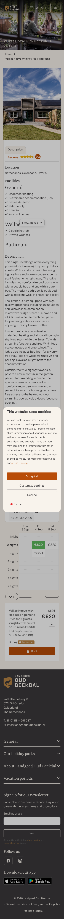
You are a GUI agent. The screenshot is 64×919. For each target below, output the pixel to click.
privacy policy (19, 463)
